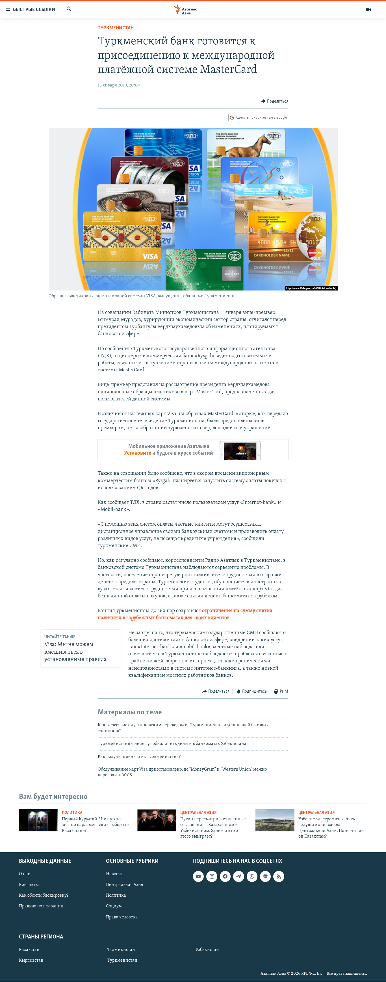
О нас (24, 874)
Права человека (122, 917)
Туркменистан (116, 28)
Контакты (29, 885)
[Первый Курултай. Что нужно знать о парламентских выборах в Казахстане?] (38, 820)
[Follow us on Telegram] (238, 876)
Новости (114, 874)
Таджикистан (121, 950)
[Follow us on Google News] (265, 876)
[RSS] (278, 876)
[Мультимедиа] (368, 10)
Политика (72, 813)
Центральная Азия (198, 813)
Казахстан (29, 950)
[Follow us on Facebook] (225, 876)
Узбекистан (207, 950)
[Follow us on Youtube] (198, 876)
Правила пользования (41, 906)
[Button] (274, 101)
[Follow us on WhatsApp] (252, 876)
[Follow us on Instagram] (211, 876)
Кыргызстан (31, 960)
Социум (114, 906)
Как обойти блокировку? (43, 896)
